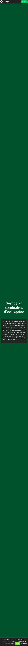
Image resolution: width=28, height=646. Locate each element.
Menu (25, 2)
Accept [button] (17, 643)
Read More (24, 643)
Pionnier (22, 332)
